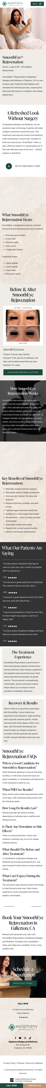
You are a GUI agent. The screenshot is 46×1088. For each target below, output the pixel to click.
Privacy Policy (9, 1063)
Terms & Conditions (34, 1063)
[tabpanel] (23, 773)
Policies (20, 1063)
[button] (37, 4)
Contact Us (34, 1086)
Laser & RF (14, 67)
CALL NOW (11, 1086)
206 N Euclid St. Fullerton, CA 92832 (23, 1045)
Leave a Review (23, 1013)
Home (5, 67)
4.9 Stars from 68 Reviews (23, 1010)
